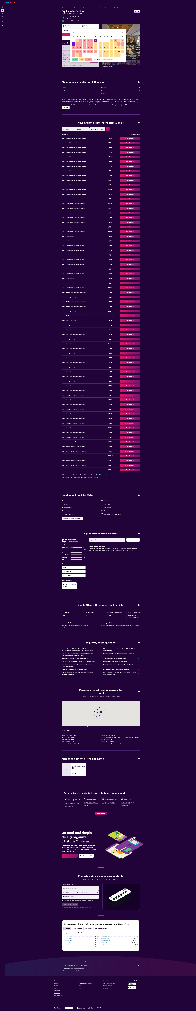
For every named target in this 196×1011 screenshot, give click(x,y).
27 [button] (95, 51)
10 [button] (84, 44)
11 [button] (88, 44)
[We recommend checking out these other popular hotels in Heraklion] (139, 759)
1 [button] (111, 40)
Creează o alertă (125, 803)
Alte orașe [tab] (67, 928)
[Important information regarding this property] (139, 605)
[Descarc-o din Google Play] (132, 984)
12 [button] (91, 44)
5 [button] (91, 40)
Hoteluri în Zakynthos (106, 947)
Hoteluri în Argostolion (106, 944)
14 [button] (73, 47)
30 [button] (81, 55)
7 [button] (73, 44)
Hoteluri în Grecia (84, 7)
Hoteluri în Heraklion (102, 7)
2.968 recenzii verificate (78, 21)
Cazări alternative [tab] (77, 928)
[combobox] (82, 888)
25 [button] (88, 51)
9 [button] (80, 44)
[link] (101, 813)
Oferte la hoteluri (65, 7)
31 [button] (119, 55)
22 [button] (77, 51)
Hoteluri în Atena (68, 942)
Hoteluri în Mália (68, 936)
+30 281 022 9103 (66, 18)
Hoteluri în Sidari (68, 940)
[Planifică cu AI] (3, 16)
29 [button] (77, 55)
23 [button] (80, 51)
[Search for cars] (3, 13)
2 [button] (80, 40)
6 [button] (95, 40)
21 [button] (73, 51)
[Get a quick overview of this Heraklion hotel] (139, 82)
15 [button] (77, 47)
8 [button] (111, 44)
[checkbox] (69, 585)
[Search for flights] (3, 7)
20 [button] (95, 47)
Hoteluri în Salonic (105, 938)
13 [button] (95, 44)
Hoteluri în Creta (92, 7)
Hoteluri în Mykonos (69, 944)
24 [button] (84, 51)
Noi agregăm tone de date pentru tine (73, 968)
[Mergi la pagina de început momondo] (10, 2)
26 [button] (91, 51)
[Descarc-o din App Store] (132, 987)
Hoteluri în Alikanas (105, 940)
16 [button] (80, 47)
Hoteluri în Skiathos (105, 936)
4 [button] (88, 40)
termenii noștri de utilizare (87, 907)
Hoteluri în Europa (74, 7)
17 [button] (84, 47)
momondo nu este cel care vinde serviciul (75, 965)
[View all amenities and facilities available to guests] (139, 495)
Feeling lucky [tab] (88, 928)
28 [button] (73, 55)
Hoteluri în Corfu (68, 947)
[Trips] (3, 21)
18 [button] (88, 47)
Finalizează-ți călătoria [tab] (101, 928)
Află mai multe (103, 474)
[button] (2, 2)
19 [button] (91, 47)
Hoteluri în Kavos (105, 942)
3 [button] (84, 40)
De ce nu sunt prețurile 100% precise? (73, 971)
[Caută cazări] (3, 10)
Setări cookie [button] (65, 480)
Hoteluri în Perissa (68, 938)
